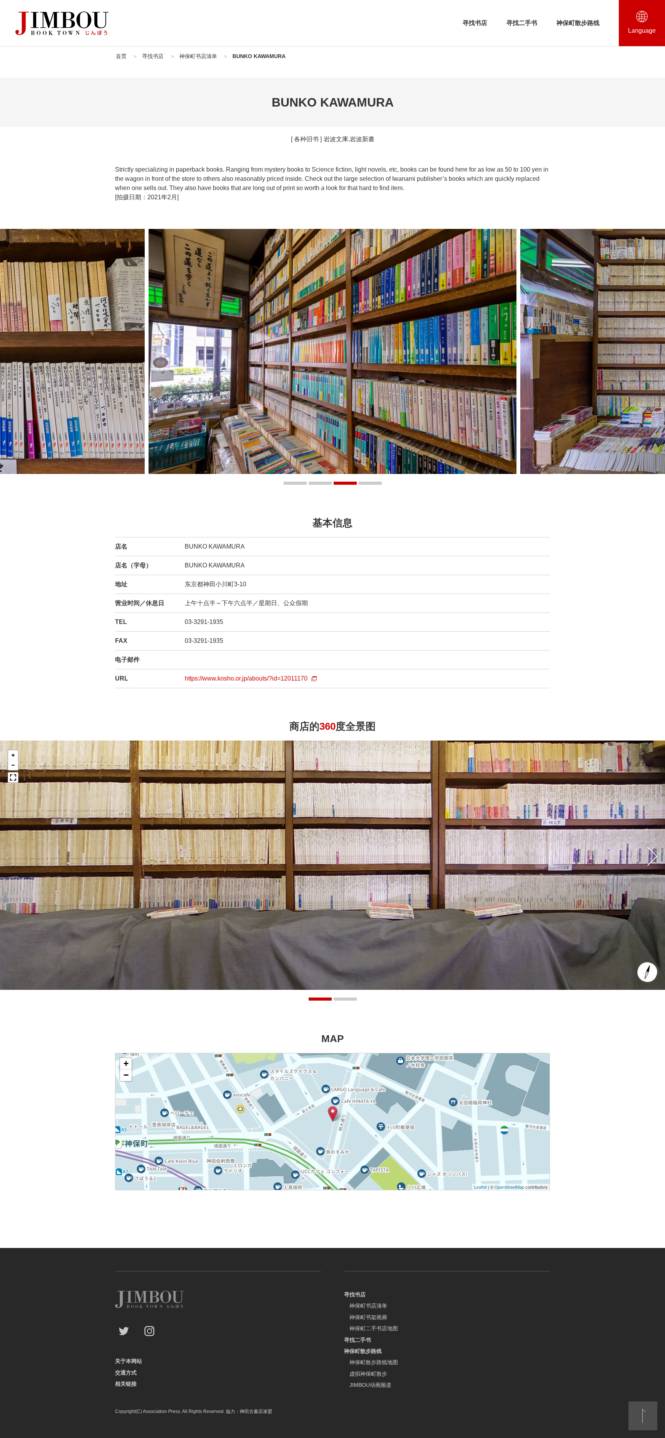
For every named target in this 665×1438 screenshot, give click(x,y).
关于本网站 (128, 1361)
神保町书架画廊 (368, 1317)
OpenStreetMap (509, 1187)
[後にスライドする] (652, 856)
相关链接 (126, 1384)
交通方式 (126, 1373)
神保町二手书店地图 (373, 1328)
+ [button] (126, 1063)
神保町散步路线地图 (373, 1362)
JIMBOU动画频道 (370, 1385)
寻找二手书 (521, 23)
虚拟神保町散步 (368, 1374)
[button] (295, 483)
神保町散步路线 (578, 23)
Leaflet (480, 1187)
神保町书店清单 (368, 1306)
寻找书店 (475, 23)
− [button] (126, 1075)
